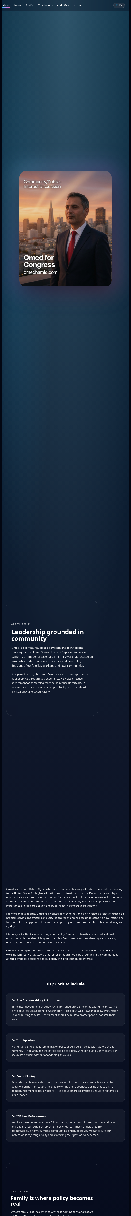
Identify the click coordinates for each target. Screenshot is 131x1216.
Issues (17, 5)
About (6, 5)
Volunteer (43, 5)
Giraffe (29, 5)
